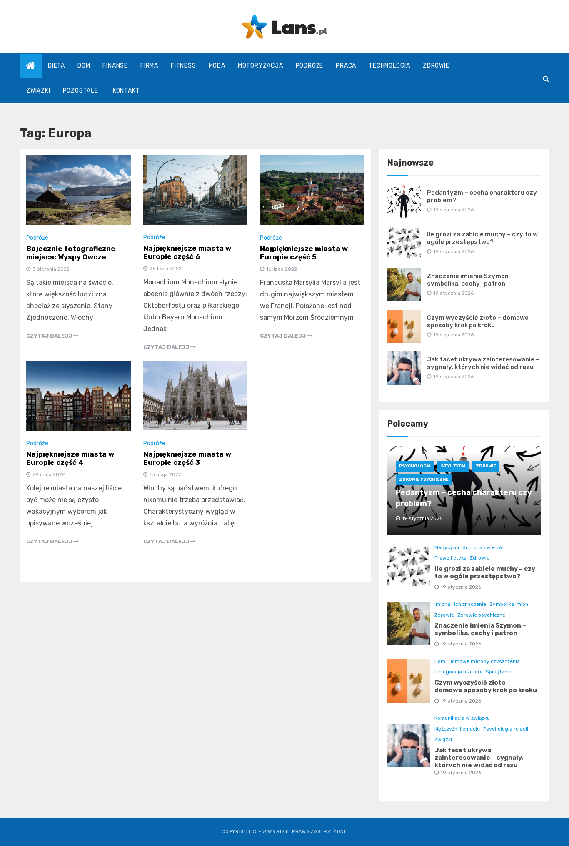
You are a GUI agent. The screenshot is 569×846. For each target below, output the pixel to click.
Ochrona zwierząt (483, 547)
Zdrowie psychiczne (424, 479)
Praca (346, 65)
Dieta (56, 65)
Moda (217, 65)
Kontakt (126, 90)
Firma (149, 65)
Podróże (310, 65)
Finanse (115, 65)
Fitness (183, 65)
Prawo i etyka (450, 558)
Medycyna (446, 547)
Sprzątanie (499, 672)
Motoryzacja (260, 65)
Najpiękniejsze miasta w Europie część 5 (304, 252)
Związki (38, 90)
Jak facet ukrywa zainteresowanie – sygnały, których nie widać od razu (483, 363)
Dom (83, 65)
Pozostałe (80, 90)
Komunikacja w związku (462, 718)
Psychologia (415, 466)
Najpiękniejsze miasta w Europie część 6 (187, 252)
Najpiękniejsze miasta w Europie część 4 (70, 458)
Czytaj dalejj (49, 336)
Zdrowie (436, 65)
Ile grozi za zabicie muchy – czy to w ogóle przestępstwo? (482, 238)
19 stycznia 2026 (461, 587)
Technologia (389, 65)
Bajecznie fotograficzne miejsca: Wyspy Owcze (70, 252)
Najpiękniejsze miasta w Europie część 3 (187, 458)
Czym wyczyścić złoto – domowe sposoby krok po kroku (478, 321)
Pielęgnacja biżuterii (458, 672)
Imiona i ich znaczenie (460, 604)
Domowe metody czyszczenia (484, 661)
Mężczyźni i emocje (457, 729)
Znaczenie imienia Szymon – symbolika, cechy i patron (470, 279)
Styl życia (453, 466)
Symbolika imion (508, 604)
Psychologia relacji (505, 729)
